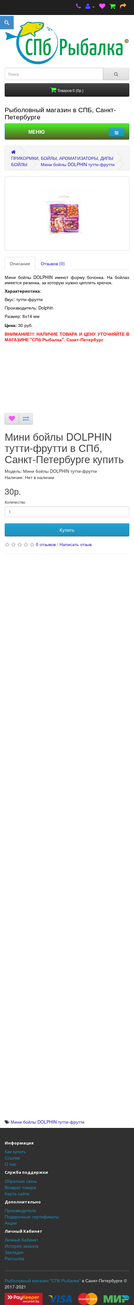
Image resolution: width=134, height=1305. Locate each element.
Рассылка (14, 1258)
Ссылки (12, 1157)
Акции (11, 1223)
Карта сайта (17, 1193)
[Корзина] (113, 6)
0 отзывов (46, 544)
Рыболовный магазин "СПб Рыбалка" (43, 1280)
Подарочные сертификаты (32, 1216)
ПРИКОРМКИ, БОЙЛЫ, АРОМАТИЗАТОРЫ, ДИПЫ (62, 158)
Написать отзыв (76, 544)
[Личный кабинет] (90, 6)
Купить (67, 529)
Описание (20, 263)
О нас (11, 1164)
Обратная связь (21, 1181)
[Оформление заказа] (123, 6)
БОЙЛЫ (19, 164)
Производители (20, 1210)
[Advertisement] (67, 379)
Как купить (15, 1151)
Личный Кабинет (21, 1239)
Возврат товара (20, 1187)
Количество (15, 502)
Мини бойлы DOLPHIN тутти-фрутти (78, 164)
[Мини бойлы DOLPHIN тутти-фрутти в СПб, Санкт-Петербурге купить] (67, 213)
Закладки (14, 1252)
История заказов (21, 1246)
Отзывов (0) (53, 263)
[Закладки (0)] (102, 6)
